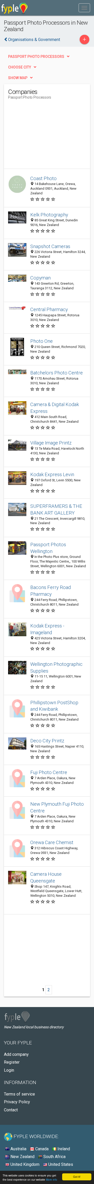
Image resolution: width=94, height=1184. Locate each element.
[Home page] (14, 7)
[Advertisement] (47, 136)
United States (60, 1164)
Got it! (76, 1177)
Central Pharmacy (49, 309)
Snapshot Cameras (50, 246)
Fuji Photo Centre (48, 772)
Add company (16, 1054)
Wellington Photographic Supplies (56, 667)
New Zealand (21, 1156)
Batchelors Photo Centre (56, 372)
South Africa (54, 1156)
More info (51, 1179)
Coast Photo (43, 178)
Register (12, 1062)
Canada (41, 1148)
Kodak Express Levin (52, 474)
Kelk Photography (49, 214)
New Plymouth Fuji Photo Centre (57, 807)
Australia (17, 1148)
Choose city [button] (19, 67)
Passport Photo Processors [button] (36, 56)
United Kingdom (24, 1164)
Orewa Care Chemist (51, 842)
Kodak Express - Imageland (47, 629)
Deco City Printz (47, 740)
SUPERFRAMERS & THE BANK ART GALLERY (56, 509)
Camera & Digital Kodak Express (54, 408)
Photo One (41, 341)
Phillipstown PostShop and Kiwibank (54, 706)
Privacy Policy (17, 1101)
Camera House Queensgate (46, 877)
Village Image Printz (51, 443)
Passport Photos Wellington (48, 548)
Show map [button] (17, 78)
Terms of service (19, 1094)
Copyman (40, 277)
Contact (11, 1109)
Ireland (63, 1148)
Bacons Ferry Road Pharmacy (50, 591)
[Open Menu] (84, 7)
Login (9, 1070)
